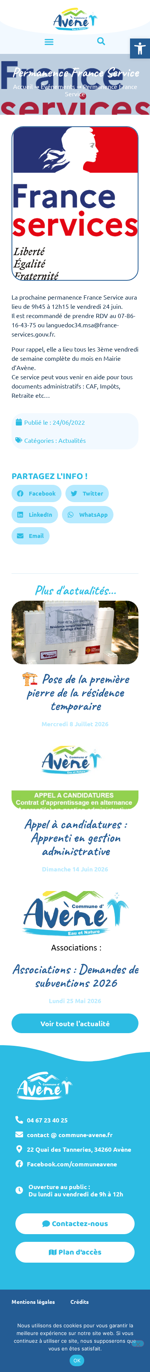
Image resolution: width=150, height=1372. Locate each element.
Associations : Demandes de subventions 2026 (75, 975)
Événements (58, 86)
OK (77, 1360)
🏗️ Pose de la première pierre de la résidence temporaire (75, 692)
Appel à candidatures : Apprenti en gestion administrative (75, 837)
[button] (140, 49)
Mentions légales (33, 1301)
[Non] (137, 1343)
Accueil (23, 86)
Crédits (79, 1301)
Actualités (72, 440)
